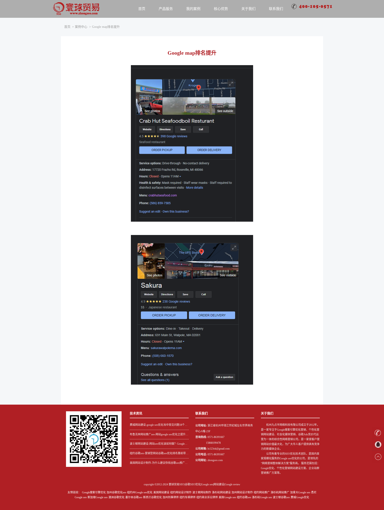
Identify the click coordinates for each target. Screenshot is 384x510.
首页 (141, 9)
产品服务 (166, 9)
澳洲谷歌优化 (116, 497)
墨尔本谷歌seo (133, 497)
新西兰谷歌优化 (152, 497)
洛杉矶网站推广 (280, 492)
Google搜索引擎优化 (94, 492)
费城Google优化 (300, 497)
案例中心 (81, 26)
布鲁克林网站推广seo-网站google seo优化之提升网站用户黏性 (159, 435)
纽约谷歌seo (244, 497)
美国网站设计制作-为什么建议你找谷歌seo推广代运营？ (159, 463)
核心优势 (221, 9)
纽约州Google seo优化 (139, 492)
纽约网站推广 (262, 492)
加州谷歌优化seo (116, 492)
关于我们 (248, 9)
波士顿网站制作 (201, 492)
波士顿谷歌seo (281, 497)
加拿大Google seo (300, 492)
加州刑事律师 (171, 497)
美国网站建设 (161, 492)
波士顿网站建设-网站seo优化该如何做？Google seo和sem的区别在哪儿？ (157, 444)
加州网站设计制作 (242, 492)
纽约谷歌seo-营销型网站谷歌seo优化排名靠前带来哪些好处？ (159, 454)
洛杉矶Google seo (262, 497)
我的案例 (193, 9)
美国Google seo (227, 497)
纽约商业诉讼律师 (207, 497)
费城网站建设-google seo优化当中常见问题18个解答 (158, 425)
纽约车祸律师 (188, 497)
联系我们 (276, 9)
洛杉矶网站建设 (221, 492)
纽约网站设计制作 (181, 492)
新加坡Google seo (98, 497)
